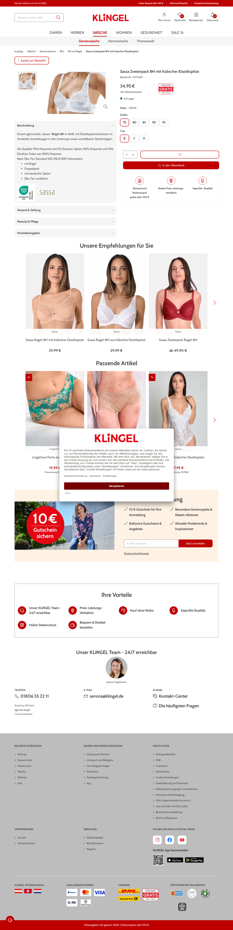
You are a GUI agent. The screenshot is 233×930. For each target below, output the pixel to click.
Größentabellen (95, 837)
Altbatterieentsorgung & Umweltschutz (177, 789)
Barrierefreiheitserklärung (169, 812)
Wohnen (22, 777)
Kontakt (21, 837)
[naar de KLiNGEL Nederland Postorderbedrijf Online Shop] (37, 891)
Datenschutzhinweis (136, 553)
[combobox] (39, 17)
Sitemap (22, 754)
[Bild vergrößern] (105, 106)
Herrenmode (24, 766)
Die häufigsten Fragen (179, 705)
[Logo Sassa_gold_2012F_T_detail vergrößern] (47, 192)
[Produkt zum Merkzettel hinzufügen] (179, 154)
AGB (158, 760)
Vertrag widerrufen (165, 754)
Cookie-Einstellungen (167, 777)
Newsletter (92, 771)
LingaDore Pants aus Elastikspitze (55, 457)
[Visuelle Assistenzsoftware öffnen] (180, 906)
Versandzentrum (26, 843)
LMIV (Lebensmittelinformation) (173, 800)
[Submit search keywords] (58, 17)
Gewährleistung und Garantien (172, 783)
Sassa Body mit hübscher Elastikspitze (178, 457)
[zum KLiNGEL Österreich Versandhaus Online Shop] (18, 891)
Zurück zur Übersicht (33, 60)
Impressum (162, 766)
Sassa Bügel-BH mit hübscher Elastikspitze (55, 340)
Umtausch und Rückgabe (100, 760)
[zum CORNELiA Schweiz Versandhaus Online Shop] (28, 891)
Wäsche (21, 771)
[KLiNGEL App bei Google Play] (194, 860)
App (89, 783)
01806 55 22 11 (34, 696)
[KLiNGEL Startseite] (111, 17)
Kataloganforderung (97, 777)
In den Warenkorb (173, 165)
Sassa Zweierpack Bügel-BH (178, 340)
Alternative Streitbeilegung (170, 794)
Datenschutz (163, 771)
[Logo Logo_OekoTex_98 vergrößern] (26, 192)
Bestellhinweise (95, 843)
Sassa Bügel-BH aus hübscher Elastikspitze (116, 340)
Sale (19, 783)
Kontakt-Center (173, 696)
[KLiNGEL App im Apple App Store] (175, 860)
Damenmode (24, 760)
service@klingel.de (106, 696)
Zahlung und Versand (98, 754)
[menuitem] (55, 32)
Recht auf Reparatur (166, 818)
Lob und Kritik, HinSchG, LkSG (172, 806)
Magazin (91, 849)
